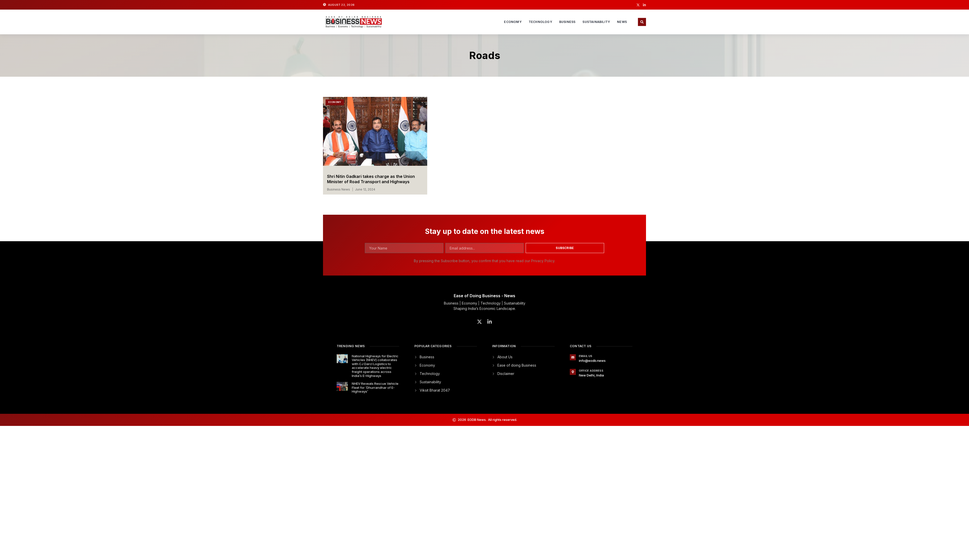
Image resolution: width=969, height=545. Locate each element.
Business (567, 22)
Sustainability (596, 22)
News (622, 22)
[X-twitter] (638, 5)
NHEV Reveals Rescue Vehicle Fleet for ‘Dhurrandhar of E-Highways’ (375, 387)
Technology (540, 22)
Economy (512, 22)
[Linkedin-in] (644, 5)
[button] (642, 22)
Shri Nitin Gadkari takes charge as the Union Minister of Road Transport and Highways (371, 179)
